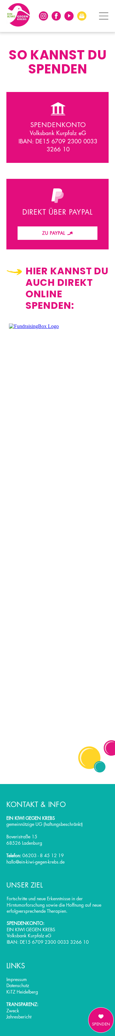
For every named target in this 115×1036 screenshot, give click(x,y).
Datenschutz (17, 985)
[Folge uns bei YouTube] (69, 16)
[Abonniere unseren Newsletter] (82, 16)
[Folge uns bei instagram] (43, 16)
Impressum (16, 979)
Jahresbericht (18, 1017)
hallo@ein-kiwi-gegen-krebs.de (35, 862)
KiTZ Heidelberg (22, 992)
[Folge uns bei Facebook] (56, 16)
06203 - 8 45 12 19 (43, 855)
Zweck (12, 1011)
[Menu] (104, 16)
